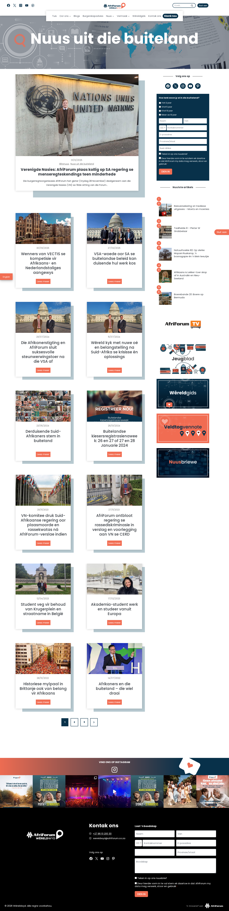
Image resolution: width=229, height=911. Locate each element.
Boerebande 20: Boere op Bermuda (188, 296)
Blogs (77, 16)
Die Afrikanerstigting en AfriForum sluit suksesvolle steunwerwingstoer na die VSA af (43, 352)
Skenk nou (170, 16)
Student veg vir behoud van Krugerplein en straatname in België (43, 609)
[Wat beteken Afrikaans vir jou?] (16, 791)
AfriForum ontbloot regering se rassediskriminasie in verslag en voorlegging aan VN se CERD (114, 525)
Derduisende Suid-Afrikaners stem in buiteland (43, 436)
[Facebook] (8, 5)
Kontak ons (154, 16)
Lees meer (43, 282)
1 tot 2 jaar (167, 102)
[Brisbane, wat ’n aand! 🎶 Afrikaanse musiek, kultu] (81, 791)
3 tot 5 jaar (167, 106)
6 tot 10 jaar (167, 110)
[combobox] (162, 127)
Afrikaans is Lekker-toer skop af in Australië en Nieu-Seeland (190, 275)
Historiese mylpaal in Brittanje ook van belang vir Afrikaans (43, 689)
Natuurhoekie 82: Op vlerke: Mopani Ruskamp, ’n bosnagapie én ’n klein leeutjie (191, 253)
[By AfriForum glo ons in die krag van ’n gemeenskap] (212, 791)
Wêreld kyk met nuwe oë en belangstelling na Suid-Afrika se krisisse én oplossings (114, 349)
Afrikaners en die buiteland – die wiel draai (114, 689)
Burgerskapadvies (93, 16)
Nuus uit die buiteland (82, 163)
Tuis (54, 16)
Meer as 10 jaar (169, 114)
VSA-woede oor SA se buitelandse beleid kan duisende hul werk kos (114, 259)
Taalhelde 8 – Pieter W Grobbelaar (187, 230)
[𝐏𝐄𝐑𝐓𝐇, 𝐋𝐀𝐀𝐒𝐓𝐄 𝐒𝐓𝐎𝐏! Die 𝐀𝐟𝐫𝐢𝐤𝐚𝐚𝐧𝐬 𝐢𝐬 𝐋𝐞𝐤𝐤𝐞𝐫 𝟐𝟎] (49, 791)
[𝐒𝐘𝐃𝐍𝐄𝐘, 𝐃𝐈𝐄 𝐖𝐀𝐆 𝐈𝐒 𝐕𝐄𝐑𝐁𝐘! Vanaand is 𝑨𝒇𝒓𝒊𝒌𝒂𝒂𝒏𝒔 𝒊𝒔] (147, 791)
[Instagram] (21, 5)
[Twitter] (15, 5)
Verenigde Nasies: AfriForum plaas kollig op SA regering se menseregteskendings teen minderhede (77, 172)
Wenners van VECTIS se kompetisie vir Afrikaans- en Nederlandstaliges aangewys (43, 263)
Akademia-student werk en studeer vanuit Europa (114, 609)
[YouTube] (27, 5)
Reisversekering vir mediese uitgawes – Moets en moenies (191, 207)
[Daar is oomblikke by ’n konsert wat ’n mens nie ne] (114, 791)
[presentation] (77, 115)
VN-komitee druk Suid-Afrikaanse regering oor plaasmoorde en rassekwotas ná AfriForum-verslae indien (43, 525)
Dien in (165, 171)
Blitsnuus (64, 163)
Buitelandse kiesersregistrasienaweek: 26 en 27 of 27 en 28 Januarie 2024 (114, 438)
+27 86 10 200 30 (102, 833)
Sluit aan (203, 5)
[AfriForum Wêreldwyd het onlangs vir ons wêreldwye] (180, 791)
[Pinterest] (33, 5)
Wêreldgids (139, 16)
